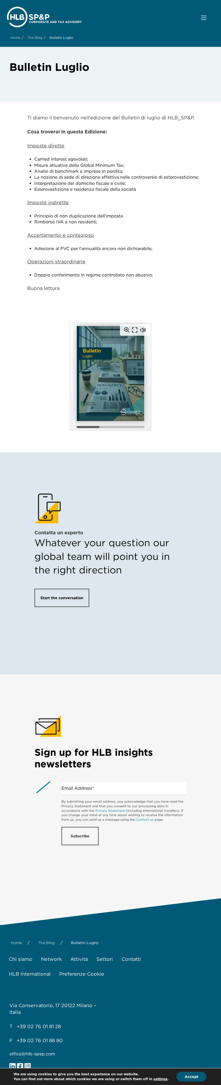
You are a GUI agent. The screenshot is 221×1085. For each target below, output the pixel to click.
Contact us (145, 819)
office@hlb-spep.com (32, 1053)
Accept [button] (191, 1076)
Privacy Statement (110, 811)
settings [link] (160, 1079)
